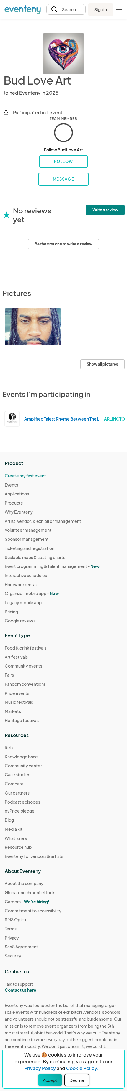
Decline (76, 1080)
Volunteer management (28, 530)
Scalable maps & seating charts (35, 557)
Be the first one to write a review (63, 244)
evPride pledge (20, 810)
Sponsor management (27, 539)
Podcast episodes (22, 802)
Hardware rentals (21, 584)
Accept (50, 1080)
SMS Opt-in (16, 919)
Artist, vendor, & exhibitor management (43, 521)
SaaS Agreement (21, 946)
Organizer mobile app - (32, 593)
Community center (23, 765)
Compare (14, 783)
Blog (9, 820)
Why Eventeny (19, 512)
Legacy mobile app (23, 602)
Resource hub (18, 847)
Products (14, 502)
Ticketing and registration (29, 548)
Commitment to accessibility (33, 910)
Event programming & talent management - (52, 566)
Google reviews (20, 620)
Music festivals (19, 702)
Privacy (12, 937)
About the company (24, 883)
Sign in (100, 9)
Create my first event (25, 475)
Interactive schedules (26, 575)
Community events (23, 665)
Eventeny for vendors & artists (34, 856)
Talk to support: (20, 987)
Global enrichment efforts (30, 892)
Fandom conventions (25, 684)
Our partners (17, 792)
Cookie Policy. (82, 1068)
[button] (66, 9)
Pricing (11, 611)
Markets (13, 711)
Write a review (105, 209)
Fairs (9, 675)
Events (11, 484)
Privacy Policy (40, 1068)
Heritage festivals (22, 720)
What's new (16, 838)
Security (13, 955)
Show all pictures (102, 364)
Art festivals (16, 657)
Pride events (17, 693)
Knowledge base (21, 756)
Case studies (17, 774)
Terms (11, 928)
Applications (17, 493)
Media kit (13, 829)
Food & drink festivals (25, 647)
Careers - (27, 901)
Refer (10, 747)
